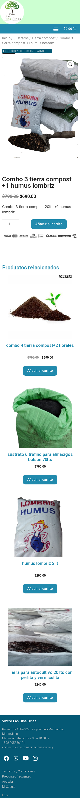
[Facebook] (6, 758)
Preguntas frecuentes (16, 776)
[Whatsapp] (16, 758)
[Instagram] (35, 758)
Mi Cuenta (8, 786)
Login (6, 795)
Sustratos (21, 38)
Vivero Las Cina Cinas (19, 721)
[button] (56, 29)
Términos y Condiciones (18, 771)
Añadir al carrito (49, 224)
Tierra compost (44, 38)
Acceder (7, 781)
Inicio (6, 38)
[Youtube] (25, 758)
